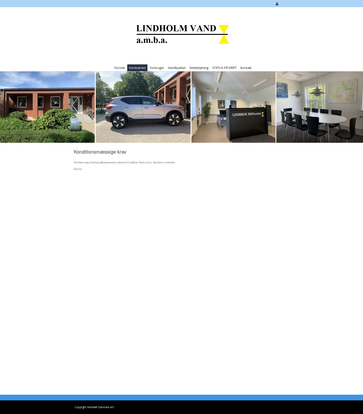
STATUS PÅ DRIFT (224, 68)
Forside (119, 68)
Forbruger (157, 68)
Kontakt (246, 68)
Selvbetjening (199, 68)
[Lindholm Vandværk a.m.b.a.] (180, 35)
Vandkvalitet (177, 68)
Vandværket (137, 68)
